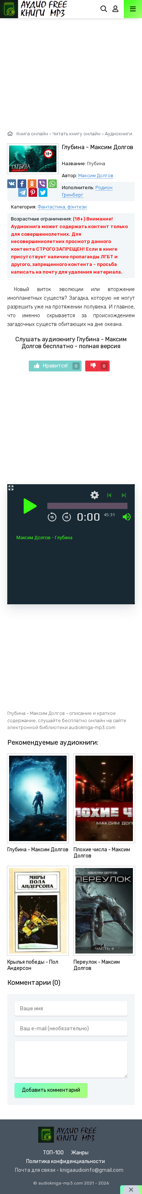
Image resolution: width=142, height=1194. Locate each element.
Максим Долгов (95, 175)
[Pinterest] (32, 192)
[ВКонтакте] (11, 183)
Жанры (79, 1153)
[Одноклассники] (32, 183)
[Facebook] (21, 183)
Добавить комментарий (51, 1090)
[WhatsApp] (52, 183)
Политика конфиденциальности (65, 1161)
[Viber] (42, 183)
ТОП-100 (53, 1153)
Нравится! (60, 366)
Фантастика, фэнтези (62, 207)
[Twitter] (43, 192)
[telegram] (22, 192)
